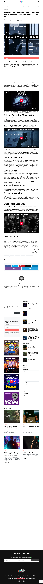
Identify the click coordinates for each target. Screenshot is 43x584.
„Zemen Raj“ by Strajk (32, 359)
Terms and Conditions (13, 577)
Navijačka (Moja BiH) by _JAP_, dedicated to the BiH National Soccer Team (33, 337)
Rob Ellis (27, 257)
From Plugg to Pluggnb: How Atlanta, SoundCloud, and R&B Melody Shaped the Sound (33, 313)
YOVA (16, 61)
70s (26, 382)
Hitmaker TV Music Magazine (30, 578)
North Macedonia (21, 257)
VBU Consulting (23, 573)
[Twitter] (19, 581)
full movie (11, 182)
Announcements (26, 369)
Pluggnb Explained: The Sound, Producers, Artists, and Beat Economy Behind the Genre (33, 330)
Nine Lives (14, 66)
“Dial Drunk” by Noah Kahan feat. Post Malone (33, 347)
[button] (4, 1)
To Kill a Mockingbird (25, 152)
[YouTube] (26, 581)
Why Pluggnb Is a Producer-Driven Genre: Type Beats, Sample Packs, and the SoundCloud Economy (33, 305)
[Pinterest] (12, 307)
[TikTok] (17, 307)
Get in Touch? (34, 575)
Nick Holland (13, 257)
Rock (24, 391)
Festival (24, 373)
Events (24, 371)
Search (5, 310)
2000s (26, 380)
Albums (24, 367)
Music (9, 575)
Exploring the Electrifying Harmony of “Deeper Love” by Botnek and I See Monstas (11, 454)
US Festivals (20, 575)
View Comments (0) (21, 297)
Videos (24, 399)
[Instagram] (21, 581)
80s (26, 384)
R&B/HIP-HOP (26, 389)
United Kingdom (33, 257)
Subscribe (34, 560)
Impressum (29, 575)
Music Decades (26, 378)
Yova (5, 259)
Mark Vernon (6, 257)
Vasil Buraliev (21, 283)
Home (4, 6)
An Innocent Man (7, 61)
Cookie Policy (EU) (27, 577)
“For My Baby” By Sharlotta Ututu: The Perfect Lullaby (33, 353)
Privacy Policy (20, 577)
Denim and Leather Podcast (16, 578)
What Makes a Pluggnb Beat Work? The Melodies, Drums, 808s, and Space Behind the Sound (33, 322)
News (24, 395)
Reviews (8, 6)
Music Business (26, 393)
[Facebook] (17, 581)
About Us (24, 575)
